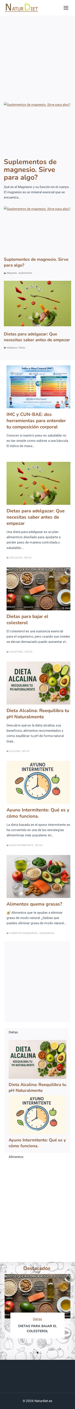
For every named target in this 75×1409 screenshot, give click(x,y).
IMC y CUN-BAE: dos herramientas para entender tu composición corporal (36, 420)
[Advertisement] (37, 55)
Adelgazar (12, 347)
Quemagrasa (46, 933)
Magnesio (12, 273)
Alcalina (14, 751)
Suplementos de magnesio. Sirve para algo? (30, 169)
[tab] (34, 1353)
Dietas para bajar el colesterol (27, 619)
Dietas (22, 347)
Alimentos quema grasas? (34, 904)
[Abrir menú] (65, 8)
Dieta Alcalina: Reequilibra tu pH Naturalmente (38, 713)
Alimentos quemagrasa (23, 933)
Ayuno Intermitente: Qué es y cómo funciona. (38, 813)
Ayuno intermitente (21, 845)
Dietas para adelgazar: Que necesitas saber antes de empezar (37, 337)
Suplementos (25, 273)
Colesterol (16, 651)
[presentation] (37, 127)
